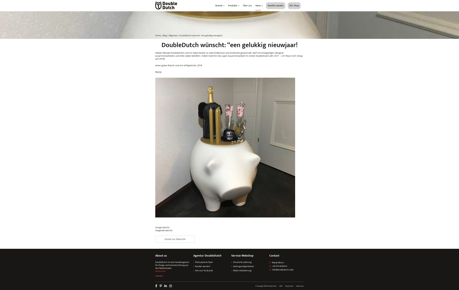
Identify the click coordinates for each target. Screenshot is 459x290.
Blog (165, 35)
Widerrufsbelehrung (242, 270)
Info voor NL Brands (204, 270)
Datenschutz (289, 286)
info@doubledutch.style (282, 269)
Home (158, 35)
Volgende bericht (163, 230)
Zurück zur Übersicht (175, 239)
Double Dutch (272, 286)
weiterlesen (160, 271)
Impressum (300, 286)
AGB (280, 286)
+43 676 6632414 (279, 266)
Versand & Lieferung (242, 262)
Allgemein (173, 35)
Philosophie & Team (204, 262)
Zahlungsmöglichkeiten (243, 266)
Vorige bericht (162, 227)
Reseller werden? (202, 266)
